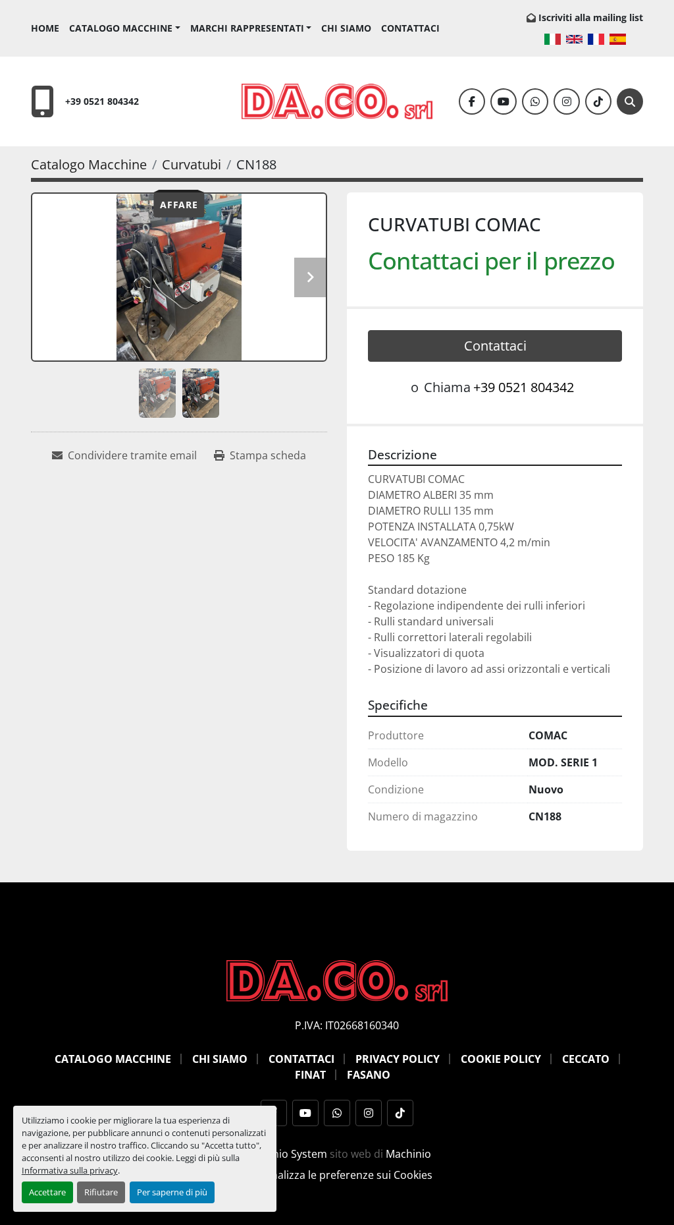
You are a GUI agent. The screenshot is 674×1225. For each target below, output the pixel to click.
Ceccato (585, 1059)
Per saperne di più (172, 1192)
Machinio (408, 1154)
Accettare (47, 1192)
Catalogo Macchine (120, 28)
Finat (310, 1075)
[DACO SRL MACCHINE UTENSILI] (337, 980)
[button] (124, 28)
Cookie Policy (501, 1059)
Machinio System (285, 1154)
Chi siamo (346, 28)
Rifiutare (101, 1192)
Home (45, 28)
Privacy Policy (397, 1059)
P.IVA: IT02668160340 (347, 1025)
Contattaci (410, 28)
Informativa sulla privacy (70, 1170)
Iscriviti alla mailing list (590, 17)
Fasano (368, 1075)
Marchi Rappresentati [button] (247, 28)
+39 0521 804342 (102, 101)
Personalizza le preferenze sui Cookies (337, 1175)
